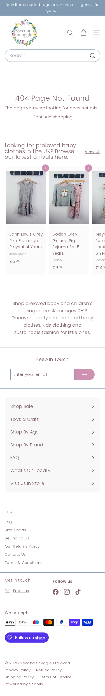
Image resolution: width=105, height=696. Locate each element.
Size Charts (15, 530)
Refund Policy (49, 670)
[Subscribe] (84, 374)
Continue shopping (52, 117)
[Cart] (83, 32)
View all (92, 151)
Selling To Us (17, 538)
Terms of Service (55, 677)
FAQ (8, 522)
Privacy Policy (18, 670)
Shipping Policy (19, 677)
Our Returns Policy (22, 546)
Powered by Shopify (24, 684)
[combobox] (52, 55)
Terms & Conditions (23, 562)
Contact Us (15, 554)
